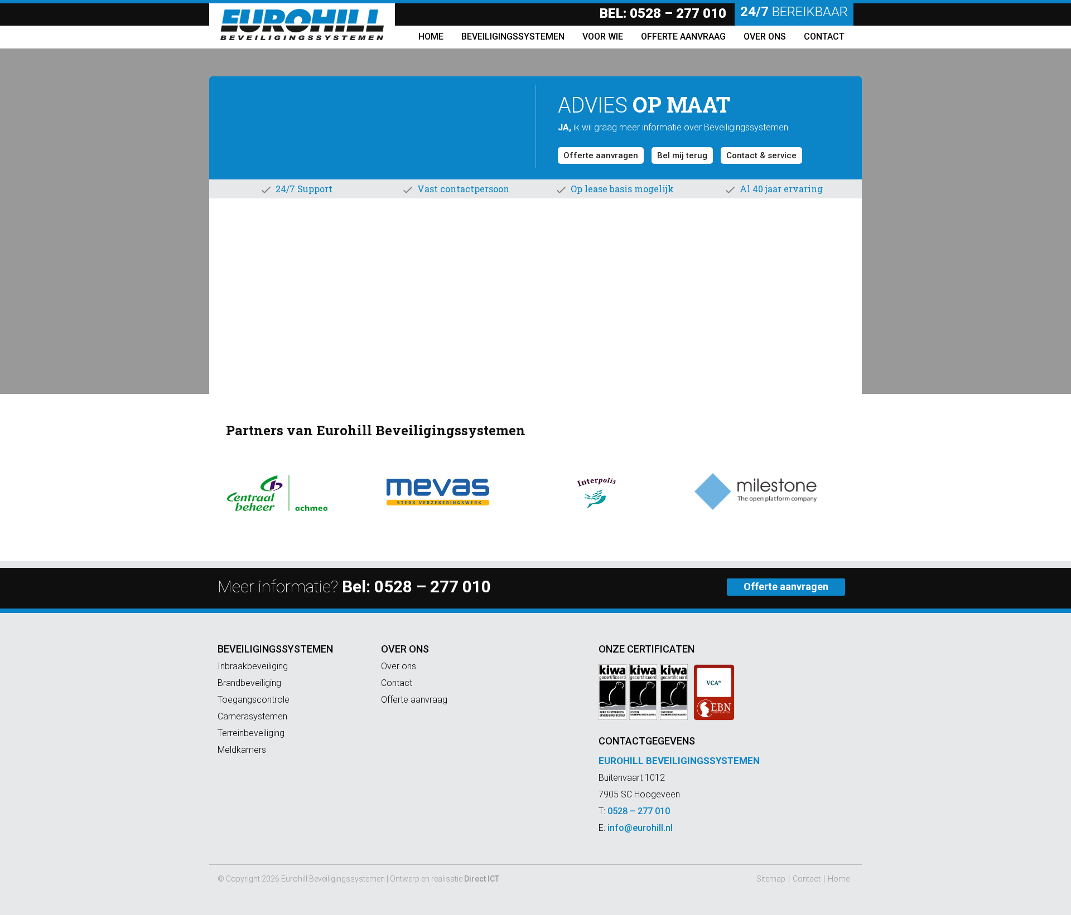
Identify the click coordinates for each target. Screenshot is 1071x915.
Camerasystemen (252, 716)
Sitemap (770, 878)
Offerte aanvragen (600, 155)
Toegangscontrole (254, 699)
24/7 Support (304, 188)
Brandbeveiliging (249, 683)
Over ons (405, 649)
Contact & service (761, 155)
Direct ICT (481, 878)
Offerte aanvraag (414, 699)
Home (839, 878)
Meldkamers (242, 749)
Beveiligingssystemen (275, 649)
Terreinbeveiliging (251, 733)
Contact (396, 683)
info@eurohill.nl (640, 827)
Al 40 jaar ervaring (781, 188)
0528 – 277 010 (678, 13)
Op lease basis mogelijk (622, 188)
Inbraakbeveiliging (253, 666)
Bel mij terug (682, 155)
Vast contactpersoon (463, 188)
